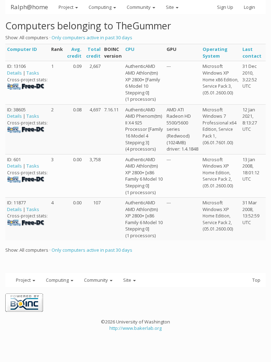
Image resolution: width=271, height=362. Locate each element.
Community (139, 7)
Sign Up (225, 7)
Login (249, 7)
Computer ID (22, 49)
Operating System (215, 52)
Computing (101, 7)
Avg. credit (74, 52)
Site (170, 7)
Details (14, 73)
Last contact (251, 52)
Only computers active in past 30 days (92, 37)
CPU (129, 49)
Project (66, 7)
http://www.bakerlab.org (135, 328)
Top (256, 280)
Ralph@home (29, 7)
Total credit (93, 52)
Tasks (32, 73)
